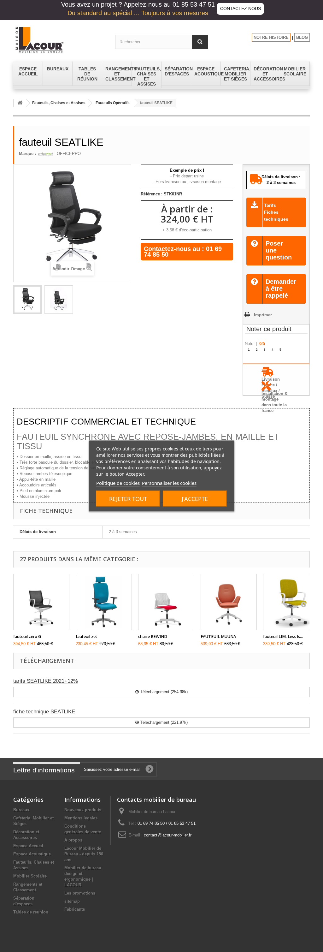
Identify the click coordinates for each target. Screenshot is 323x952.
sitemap (72, 901)
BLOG (302, 37)
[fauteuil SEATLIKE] (27, 299)
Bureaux (21, 809)
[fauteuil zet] (104, 602)
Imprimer (263, 314)
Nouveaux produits (82, 809)
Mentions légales (80, 818)
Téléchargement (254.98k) (163, 691)
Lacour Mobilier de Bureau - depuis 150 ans (83, 854)
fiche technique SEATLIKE (44, 712)
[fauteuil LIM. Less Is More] (291, 602)
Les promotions (79, 893)
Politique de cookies (118, 483)
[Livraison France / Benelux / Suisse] (276, 374)
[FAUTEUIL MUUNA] (229, 602)
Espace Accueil (28, 845)
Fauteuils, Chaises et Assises (58, 103)
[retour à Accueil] (20, 103)
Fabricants (74, 909)
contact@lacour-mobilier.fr (167, 835)
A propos (73, 840)
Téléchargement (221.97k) (163, 722)
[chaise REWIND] (166, 602)
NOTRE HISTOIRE (271, 37)
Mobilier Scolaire (30, 876)
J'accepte (195, 499)
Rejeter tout (128, 499)
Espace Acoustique (32, 854)
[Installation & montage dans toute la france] (276, 388)
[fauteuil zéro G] (41, 602)
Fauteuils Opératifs (113, 103)
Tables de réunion (30, 912)
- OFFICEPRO (67, 153)
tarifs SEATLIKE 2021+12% (45, 681)
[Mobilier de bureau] (59, 39)
